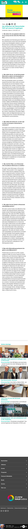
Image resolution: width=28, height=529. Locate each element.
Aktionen (3, 464)
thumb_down (21, 526)
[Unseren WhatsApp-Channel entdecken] (1, 511)
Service (3, 484)
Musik (2, 480)
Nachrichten (4, 460)
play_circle (23, 526)
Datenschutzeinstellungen (21, 508)
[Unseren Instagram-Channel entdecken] (8, 511)
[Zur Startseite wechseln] (4, 2)
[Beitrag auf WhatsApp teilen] (7, 24)
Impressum (3, 508)
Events (3, 468)
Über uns (3, 487)
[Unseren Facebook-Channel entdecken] (6, 511)
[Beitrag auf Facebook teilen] (9, 24)
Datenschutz (10, 508)
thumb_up (26, 526)
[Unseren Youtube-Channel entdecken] (3, 511)
